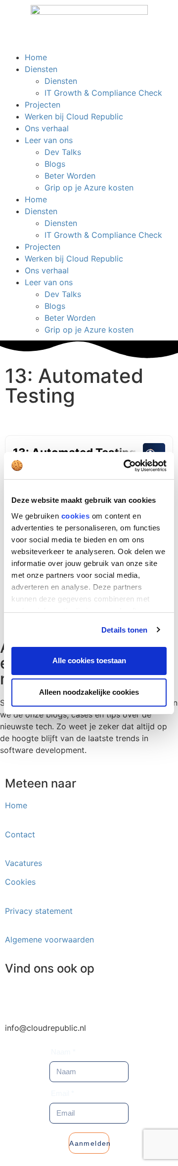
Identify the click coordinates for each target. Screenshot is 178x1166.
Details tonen (124, 630)
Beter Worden (69, 176)
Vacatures (23, 863)
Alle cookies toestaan (89, 660)
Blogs (54, 164)
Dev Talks (62, 152)
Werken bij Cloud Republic (74, 116)
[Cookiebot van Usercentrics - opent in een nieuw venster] (126, 465)
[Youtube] (99, 996)
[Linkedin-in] (17, 996)
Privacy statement (39, 911)
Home (36, 57)
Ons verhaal (47, 128)
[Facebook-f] (71, 996)
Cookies (20, 882)
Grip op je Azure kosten (89, 187)
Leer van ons (49, 140)
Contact (20, 834)
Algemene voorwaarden (49, 939)
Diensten (41, 69)
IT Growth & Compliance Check (103, 93)
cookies (75, 516)
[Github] (126, 996)
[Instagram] (44, 996)
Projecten (42, 105)
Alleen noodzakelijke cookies (89, 692)
